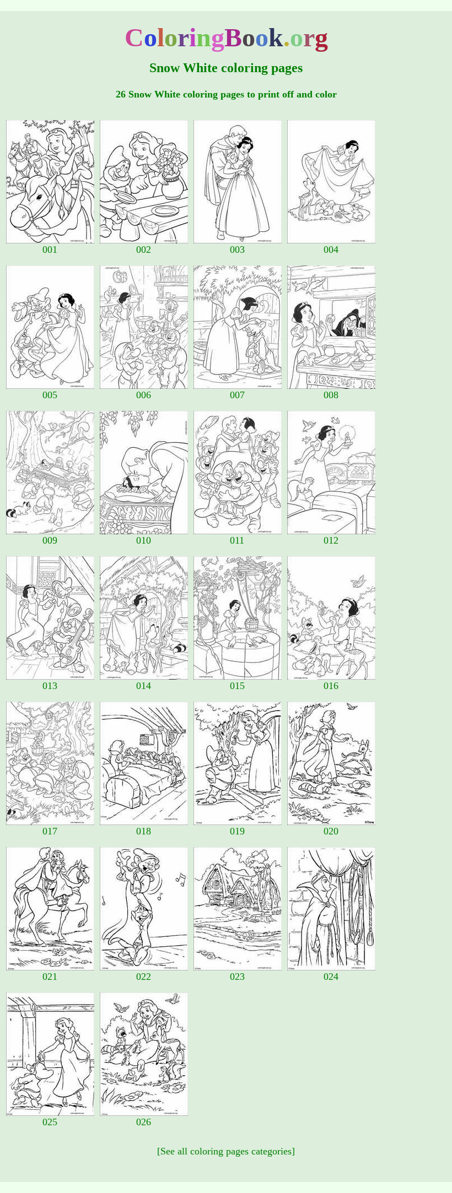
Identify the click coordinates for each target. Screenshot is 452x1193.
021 (49, 976)
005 (49, 394)
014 (143, 685)
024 (331, 976)
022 (143, 976)
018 (143, 831)
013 (49, 685)
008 (331, 394)
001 (49, 249)
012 (331, 540)
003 (237, 249)
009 (49, 540)
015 (237, 685)
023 (237, 976)
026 (143, 1121)
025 (49, 1121)
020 (331, 831)
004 (331, 249)
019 (237, 831)
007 (237, 394)
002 (143, 249)
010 (143, 540)
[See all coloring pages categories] (226, 1151)
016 (331, 685)
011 (237, 540)
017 (49, 831)
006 (143, 394)
